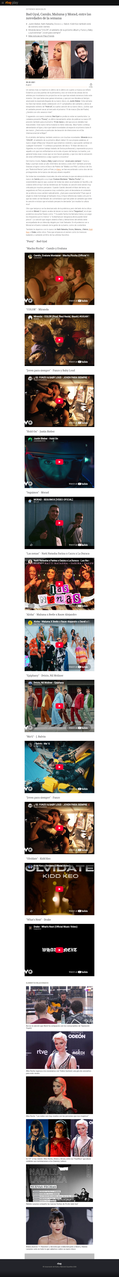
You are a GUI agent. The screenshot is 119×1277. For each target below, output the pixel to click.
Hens (59, 169)
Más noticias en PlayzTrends (41, 36)
